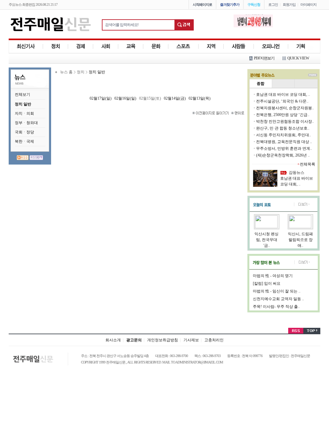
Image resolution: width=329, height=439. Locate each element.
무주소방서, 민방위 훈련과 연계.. (284, 148)
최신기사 (26, 46)
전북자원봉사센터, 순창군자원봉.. (285, 108)
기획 (300, 46)
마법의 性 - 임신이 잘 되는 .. (276, 291)
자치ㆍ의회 (24, 113)
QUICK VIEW (298, 58)
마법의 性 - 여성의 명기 (273, 275)
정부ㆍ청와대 (26, 123)
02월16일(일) (125, 98)
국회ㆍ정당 (24, 132)
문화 (155, 46)
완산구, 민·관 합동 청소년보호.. (282, 128)
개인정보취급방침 (162, 340)
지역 (211, 46)
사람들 (239, 46)
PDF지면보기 (264, 58)
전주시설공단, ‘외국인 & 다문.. (282, 101)
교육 (130, 46)
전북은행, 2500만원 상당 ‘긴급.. (282, 114)
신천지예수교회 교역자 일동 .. (278, 299)
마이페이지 (308, 4)
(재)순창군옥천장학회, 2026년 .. (283, 155)
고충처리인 (214, 340)
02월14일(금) (175, 98)
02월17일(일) (100, 98)
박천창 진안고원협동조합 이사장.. (285, 121)
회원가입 (289, 4)
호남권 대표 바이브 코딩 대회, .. (283, 94)
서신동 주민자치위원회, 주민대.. (283, 135)
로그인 (273, 4)
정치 (55, 46)
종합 (260, 83)
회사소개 (113, 340)
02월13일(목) (199, 98)
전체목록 (307, 164)
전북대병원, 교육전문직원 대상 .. (284, 141)
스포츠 (183, 46)
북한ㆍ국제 (24, 141)
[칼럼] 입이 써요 (266, 283)
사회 (105, 46)
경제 (80, 46)
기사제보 (191, 340)
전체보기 (22, 94)
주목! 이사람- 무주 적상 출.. (276, 306)
